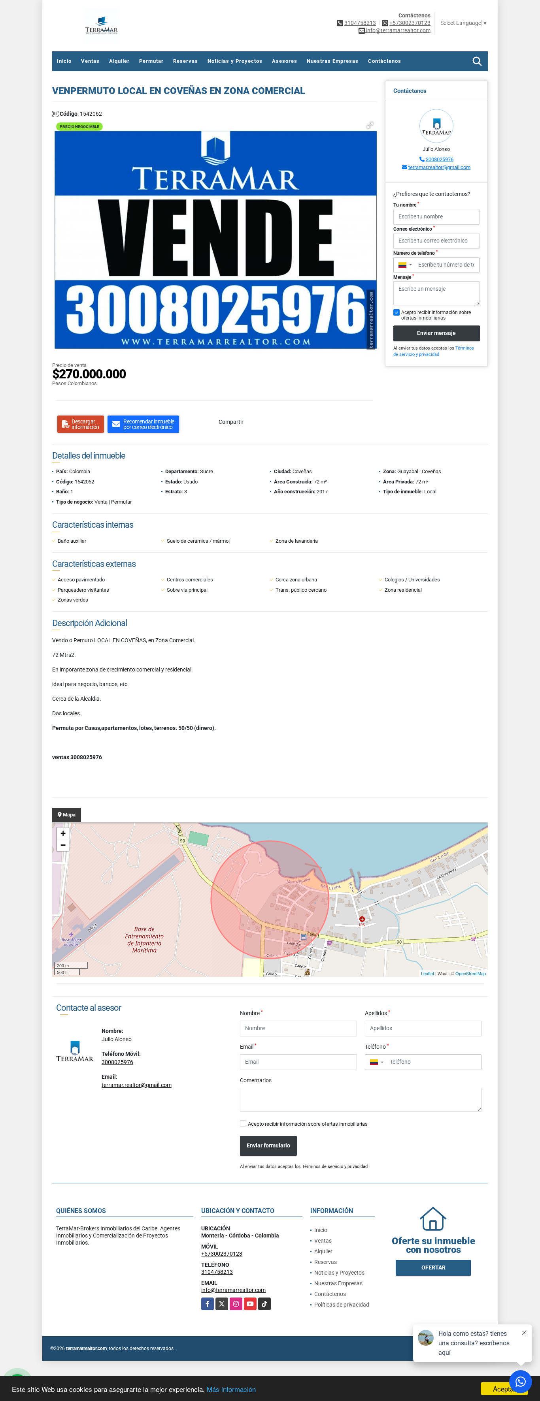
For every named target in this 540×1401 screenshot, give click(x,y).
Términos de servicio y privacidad (335, 1166)
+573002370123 (409, 23)
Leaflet (427, 973)
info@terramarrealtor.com (233, 1290)
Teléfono (377, 1046)
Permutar (151, 61)
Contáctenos (384, 61)
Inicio (64, 61)
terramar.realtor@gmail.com (439, 167)
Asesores (284, 61)
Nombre (251, 1012)
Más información (231, 1389)
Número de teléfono (415, 253)
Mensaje (403, 277)
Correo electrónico (414, 229)
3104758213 (360, 23)
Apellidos (377, 1012)
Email (248, 1046)
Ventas (90, 61)
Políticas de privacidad (341, 1304)
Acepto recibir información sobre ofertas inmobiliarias (308, 1124)
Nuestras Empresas (333, 61)
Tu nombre (406, 204)
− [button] (63, 845)
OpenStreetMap (470, 973)
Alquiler (119, 61)
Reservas (185, 61)
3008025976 (439, 159)
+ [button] (63, 833)
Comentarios (256, 1080)
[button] (370, 125)
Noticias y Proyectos (235, 61)
